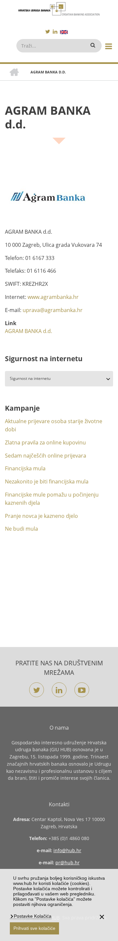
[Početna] (58, 8)
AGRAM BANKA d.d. (28, 331)
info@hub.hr (67, 850)
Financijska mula (25, 468)
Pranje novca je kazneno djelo (41, 516)
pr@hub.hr (67, 862)
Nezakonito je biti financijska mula (46, 481)
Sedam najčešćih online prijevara (45, 455)
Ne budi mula (21, 528)
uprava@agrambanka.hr (53, 310)
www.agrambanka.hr (53, 297)
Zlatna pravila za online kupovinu (45, 442)
